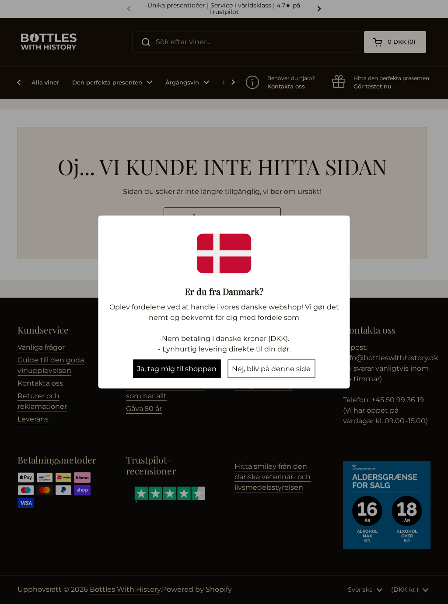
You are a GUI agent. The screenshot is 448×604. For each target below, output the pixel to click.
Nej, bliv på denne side (271, 369)
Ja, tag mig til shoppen (177, 369)
